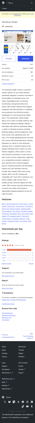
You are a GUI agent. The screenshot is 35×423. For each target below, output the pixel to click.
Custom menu (20, 206)
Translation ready (13, 221)
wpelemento (9, 26)
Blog (3, 204)
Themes (4, 8)
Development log (7, 313)
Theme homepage (7, 83)
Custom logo (11, 206)
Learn (4, 363)
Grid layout (5, 214)
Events (20, 366)
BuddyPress (7, 389)
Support (4, 366)
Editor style (5, 209)
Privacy (4, 357)
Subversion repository (9, 315)
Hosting (4, 353)
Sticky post (25, 216)
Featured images (15, 209)
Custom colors (23, 204)
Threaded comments (18, 218)
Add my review (6, 263)
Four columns (16, 211)
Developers (6, 369)
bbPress (5, 385)
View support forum (8, 276)
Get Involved (22, 363)
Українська (22, 300)
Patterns (21, 357)
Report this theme (7, 288)
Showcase (22, 347)
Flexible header (25, 209)
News (19, 214)
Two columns (23, 221)
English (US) (5, 300)
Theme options (6, 218)
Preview (9, 59)
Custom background (11, 204)
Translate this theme (8, 304)
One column (25, 214)
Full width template (27, 211)
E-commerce (29, 206)
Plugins (20, 353)
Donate (21, 369)
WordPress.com (8, 379)
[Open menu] (32, 3)
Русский (12, 300)
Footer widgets (6, 211)
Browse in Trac (6, 317)
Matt (4, 382)
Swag (21, 373)
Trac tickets (5, 320)
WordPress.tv (7, 373)
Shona (8, 397)
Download (25, 59)
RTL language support (14, 216)
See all (31, 263)
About (4, 347)
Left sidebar (13, 214)
